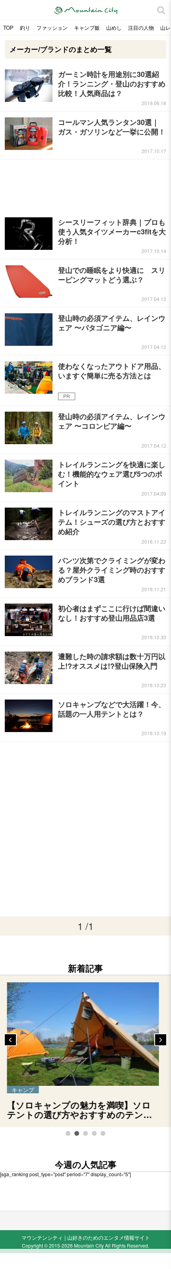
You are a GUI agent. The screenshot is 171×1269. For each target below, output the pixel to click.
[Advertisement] (85, 185)
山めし (114, 27)
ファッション (52, 27)
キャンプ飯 (87, 27)
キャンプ (28, 1089)
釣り (25, 27)
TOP (8, 27)
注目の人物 (141, 27)
